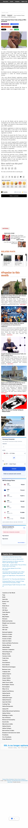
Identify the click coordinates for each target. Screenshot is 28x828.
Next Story (20, 239)
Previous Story (9, 233)
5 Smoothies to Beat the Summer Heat (11, 556)
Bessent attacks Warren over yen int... (7, 263)
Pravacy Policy (5, 779)
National (10, 15)
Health (11, 1)
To (3, 460)
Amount (4, 443)
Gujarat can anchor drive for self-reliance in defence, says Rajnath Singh (13, 296)
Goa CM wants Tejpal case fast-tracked (10, 242)
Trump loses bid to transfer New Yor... (18, 263)
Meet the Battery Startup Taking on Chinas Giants (12, 410)
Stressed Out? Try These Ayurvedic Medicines (13, 579)
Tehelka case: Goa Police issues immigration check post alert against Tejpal (18, 237)
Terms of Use (17, 779)
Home (3, 15)
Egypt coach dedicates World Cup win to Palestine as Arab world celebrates (13, 383)
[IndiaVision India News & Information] (14, 7)
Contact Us (23, 779)
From (3, 450)
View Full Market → (22, 542)
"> (19, 30)
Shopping (17, 1)
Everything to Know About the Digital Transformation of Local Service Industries (12, 325)
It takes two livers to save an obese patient (12, 559)
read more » (23, 304)
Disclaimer (11, 779)
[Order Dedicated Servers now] (13, 435)
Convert (14, 468)
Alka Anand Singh (7, 26)
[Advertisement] (14, 105)
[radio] (2, 168)
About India (5, 1)
